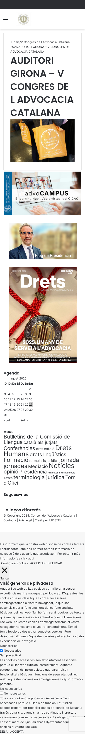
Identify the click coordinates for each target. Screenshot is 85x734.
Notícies (61, 466)
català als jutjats (41, 442)
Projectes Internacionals (61, 472)
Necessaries (12, 650)
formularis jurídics (43, 460)
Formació (16, 459)
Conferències (19, 448)
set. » (25, 420)
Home (15, 42)
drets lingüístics (48, 454)
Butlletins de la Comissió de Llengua (37, 439)
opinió (11, 471)
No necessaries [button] (11, 688)
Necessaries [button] (8, 646)
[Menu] (5, 21)
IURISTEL (55, 520)
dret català (45, 449)
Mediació (38, 466)
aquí (31, 558)
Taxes (8, 478)
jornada (69, 459)
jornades (15, 465)
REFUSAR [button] (55, 563)
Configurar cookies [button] (14, 563)
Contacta (9, 520)
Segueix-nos (16, 494)
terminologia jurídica (38, 477)
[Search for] (79, 21)
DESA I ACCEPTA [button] (12, 731)
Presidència (33, 472)
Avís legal (25, 520)
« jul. (7, 420)
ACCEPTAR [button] (37, 563)
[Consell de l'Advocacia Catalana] (23, 19)
